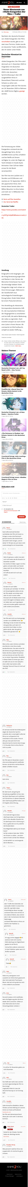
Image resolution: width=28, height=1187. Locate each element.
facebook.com (7, 1112)
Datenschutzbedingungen (11, 510)
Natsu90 (23, 899)
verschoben (6, 42)
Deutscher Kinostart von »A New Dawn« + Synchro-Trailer (13, 413)
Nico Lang (6, 32)
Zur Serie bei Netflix (11, 202)
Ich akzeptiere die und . (12, 510)
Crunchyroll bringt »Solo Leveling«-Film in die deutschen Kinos (14, 457)
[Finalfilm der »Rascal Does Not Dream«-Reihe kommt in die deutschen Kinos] (14, 380)
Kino (9, 6)
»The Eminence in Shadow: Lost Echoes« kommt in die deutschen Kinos (13, 435)
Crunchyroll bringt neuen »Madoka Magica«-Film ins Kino (14, 478)
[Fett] (3, 498)
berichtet (6, 1136)
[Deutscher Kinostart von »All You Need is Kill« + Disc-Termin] (14, 359)
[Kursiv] (5, 498)
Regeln (5, 512)
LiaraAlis (23, 1126)
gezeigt (22, 91)
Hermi (24, 553)
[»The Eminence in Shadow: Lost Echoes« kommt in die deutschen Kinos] (14, 425)
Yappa (24, 810)
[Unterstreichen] (7, 498)
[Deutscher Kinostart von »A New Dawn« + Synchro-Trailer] (14, 403)
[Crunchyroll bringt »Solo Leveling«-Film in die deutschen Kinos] (14, 448)
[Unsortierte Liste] (12, 498)
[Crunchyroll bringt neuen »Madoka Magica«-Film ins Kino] (14, 469)
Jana (24, 1063)
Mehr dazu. (18, 346)
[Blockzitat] (14, 498)
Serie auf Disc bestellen (12, 199)
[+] (16, 498)
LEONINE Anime (15, 6)
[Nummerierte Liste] (10, 498)
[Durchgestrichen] (8, 498)
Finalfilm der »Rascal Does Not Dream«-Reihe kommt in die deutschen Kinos (12, 391)
